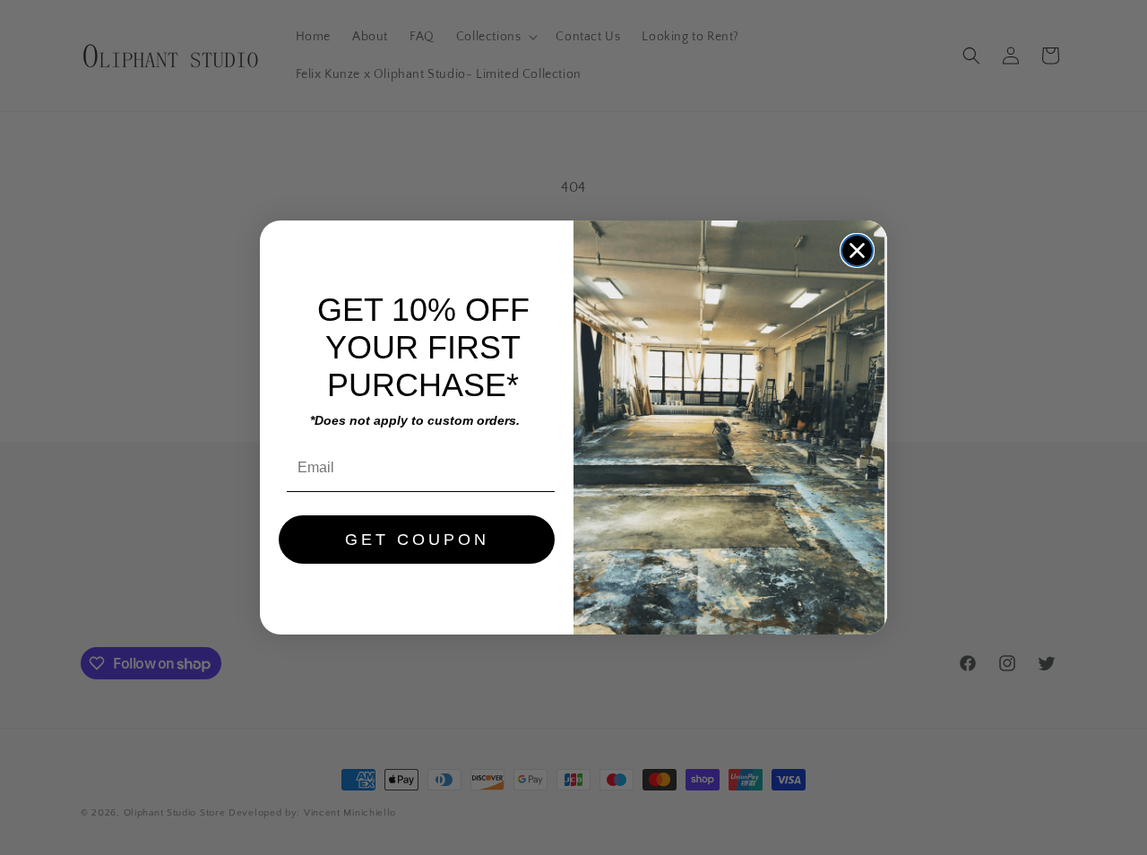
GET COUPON (417, 539)
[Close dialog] (857, 250)
